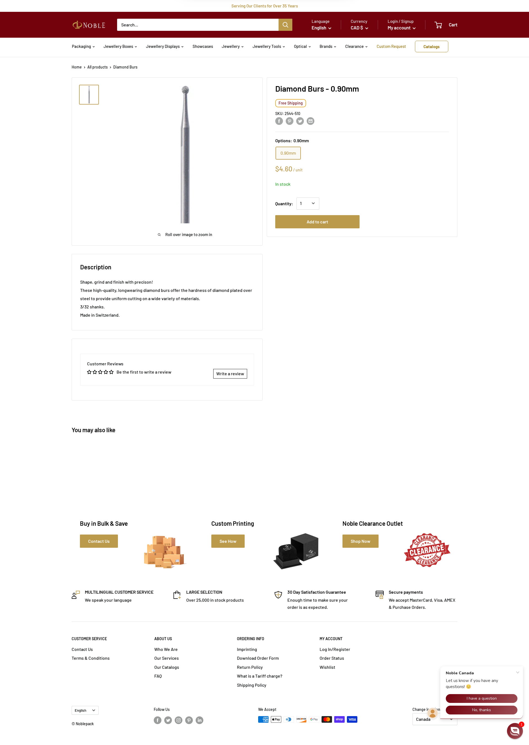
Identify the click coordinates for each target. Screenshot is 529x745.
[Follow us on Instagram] (178, 720)
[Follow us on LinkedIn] (199, 720)
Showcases (203, 46)
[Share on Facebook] (279, 120)
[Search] (285, 25)
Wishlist (327, 667)
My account (399, 27)
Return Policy (250, 667)
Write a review (230, 373)
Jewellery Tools (267, 46)
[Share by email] (310, 120)
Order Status (332, 658)
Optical (300, 46)
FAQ (158, 675)
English (80, 710)
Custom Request (391, 46)
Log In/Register (335, 649)
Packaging (81, 46)
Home (77, 67)
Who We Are (166, 649)
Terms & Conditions (91, 658)
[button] (515, 731)
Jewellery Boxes (118, 46)
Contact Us (82, 649)
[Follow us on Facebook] (157, 720)
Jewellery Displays (163, 46)
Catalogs (431, 46)
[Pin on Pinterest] (289, 120)
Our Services (166, 658)
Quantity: (284, 203)
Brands (326, 46)
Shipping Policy (251, 685)
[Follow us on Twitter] (168, 720)
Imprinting (247, 649)
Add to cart (317, 221)
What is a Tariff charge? (259, 675)
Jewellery (231, 46)
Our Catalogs (166, 667)
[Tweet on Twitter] (300, 120)
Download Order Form (258, 658)
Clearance (354, 46)
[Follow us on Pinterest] (189, 720)
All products (97, 67)
